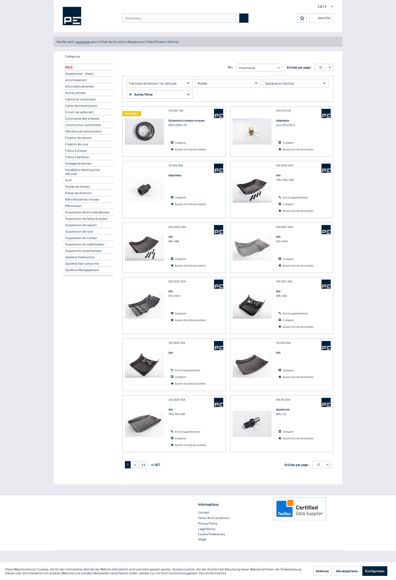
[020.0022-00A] (144, 306)
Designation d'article (279, 83)
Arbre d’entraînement (79, 86)
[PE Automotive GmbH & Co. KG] (218, 113)
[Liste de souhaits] (302, 18)
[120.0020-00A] (144, 424)
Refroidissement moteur (82, 199)
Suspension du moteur (81, 238)
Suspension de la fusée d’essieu (87, 212)
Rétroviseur (73, 206)
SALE (69, 67)
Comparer (180, 142)
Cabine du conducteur (80, 99)
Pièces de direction (78, 193)
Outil (68, 180)
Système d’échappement (82, 270)
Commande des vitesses (82, 118)
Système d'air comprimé (82, 263)
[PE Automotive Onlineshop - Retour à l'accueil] (72, 16)
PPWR (202, 540)
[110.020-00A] (252, 364)
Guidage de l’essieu (78, 163)
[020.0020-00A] (144, 247)
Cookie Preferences (211, 534)
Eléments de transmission (83, 131)
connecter (83, 42)
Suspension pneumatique (83, 251)
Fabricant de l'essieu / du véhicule (152, 83)
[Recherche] (243, 18)
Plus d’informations (212, 573)
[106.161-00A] (252, 424)
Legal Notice (206, 529)
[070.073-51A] (252, 131)
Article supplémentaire (295, 197)
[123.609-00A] (144, 190)
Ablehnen (322, 571)
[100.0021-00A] (252, 306)
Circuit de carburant (79, 112)
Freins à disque (76, 150)
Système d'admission (80, 257)
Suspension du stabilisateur (84, 244)
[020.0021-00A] (252, 247)
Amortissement (76, 80)
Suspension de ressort (81, 225)
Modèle (202, 83)
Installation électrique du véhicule (82, 172)
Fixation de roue (76, 144)
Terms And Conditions (214, 518)
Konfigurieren (375, 571)
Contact (203, 512)
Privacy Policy (207, 523)
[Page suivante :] (135, 464)
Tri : (230, 67)
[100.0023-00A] (144, 364)
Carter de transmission (81, 105)
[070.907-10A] (144, 131)
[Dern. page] (143, 464)
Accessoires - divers (79, 73)
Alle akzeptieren (347, 571)
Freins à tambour (77, 157)
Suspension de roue (79, 231)
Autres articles (75, 93)
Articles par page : (299, 67)
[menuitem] (185, 18)
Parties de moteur (77, 186)
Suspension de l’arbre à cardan (86, 218)
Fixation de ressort (78, 138)
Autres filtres (143, 94)
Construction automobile (83, 125)
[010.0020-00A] (252, 190)
